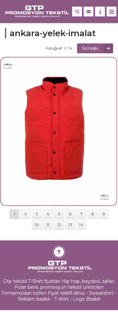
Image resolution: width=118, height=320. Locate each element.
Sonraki (90, 48)
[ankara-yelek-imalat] (59, 204)
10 (36, 224)
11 (47, 224)
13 (70, 224)
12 (59, 224)
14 (81, 224)
